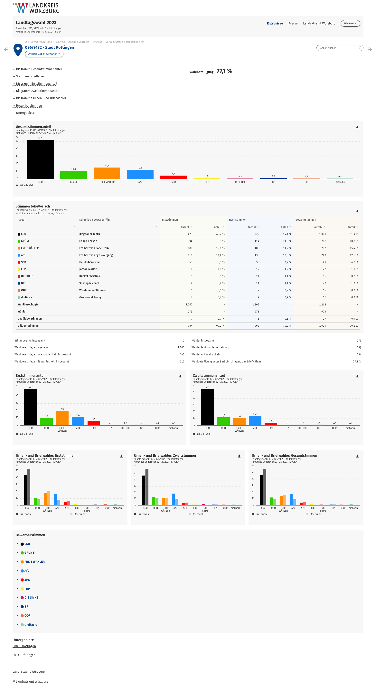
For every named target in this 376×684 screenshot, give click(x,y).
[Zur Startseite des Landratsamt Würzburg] (100, 8)
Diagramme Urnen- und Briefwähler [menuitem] (41, 98)
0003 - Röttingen (24, 646)
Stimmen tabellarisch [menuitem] (31, 76)
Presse (293, 23)
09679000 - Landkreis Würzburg (72, 42)
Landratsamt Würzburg (319, 23)
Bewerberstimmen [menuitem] (29, 105)
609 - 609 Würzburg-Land (38, 42)
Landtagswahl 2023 (36, 22)
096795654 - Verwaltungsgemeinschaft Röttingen (118, 42)
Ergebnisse (275, 23)
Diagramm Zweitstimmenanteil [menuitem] (37, 91)
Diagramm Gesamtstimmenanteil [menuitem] (39, 69)
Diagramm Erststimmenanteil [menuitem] (36, 83)
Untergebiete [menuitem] (25, 113)
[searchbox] (339, 48)
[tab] (188, 544)
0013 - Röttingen (24, 655)
